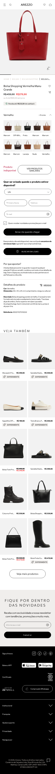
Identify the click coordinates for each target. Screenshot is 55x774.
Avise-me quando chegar (27, 232)
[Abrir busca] (10, 4)
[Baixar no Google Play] (45, 665)
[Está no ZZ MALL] (8, 689)
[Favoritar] (49, 86)
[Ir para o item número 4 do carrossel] (49, 74)
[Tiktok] (45, 653)
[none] (47, 625)
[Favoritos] (44, 5)
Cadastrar (27, 635)
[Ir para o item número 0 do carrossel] (5, 74)
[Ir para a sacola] (50, 5)
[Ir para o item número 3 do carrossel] (38, 74)
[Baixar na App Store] (29, 665)
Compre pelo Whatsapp (40, 689)
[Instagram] (34, 653)
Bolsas (15, 79)
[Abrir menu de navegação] (5, 4)
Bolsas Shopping (30, 79)
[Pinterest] (51, 653)
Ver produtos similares (34, 169)
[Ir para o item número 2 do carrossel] (27, 74)
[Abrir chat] (48, 760)
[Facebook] (40, 653)
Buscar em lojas (30, 251)
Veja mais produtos (27, 573)
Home (6, 79)
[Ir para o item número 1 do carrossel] (16, 74)
